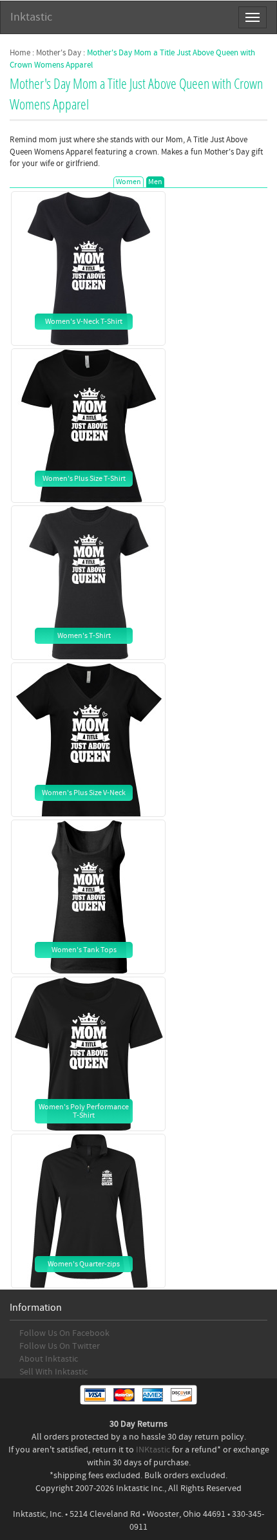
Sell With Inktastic (53, 1372)
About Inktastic (48, 1359)
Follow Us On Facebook (64, 1333)
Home (20, 53)
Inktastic (31, 17)
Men (155, 182)
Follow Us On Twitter (59, 1346)
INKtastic (153, 1450)
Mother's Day (58, 53)
